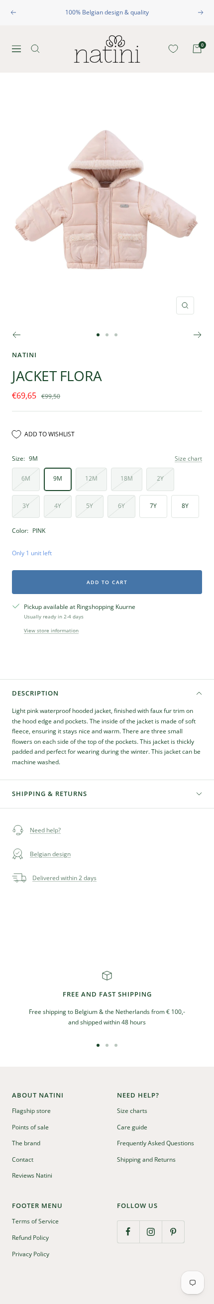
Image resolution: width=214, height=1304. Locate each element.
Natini (24, 354)
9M (57, 478)
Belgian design (50, 854)
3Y (25, 506)
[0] (171, 48)
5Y (89, 506)
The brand (26, 1143)
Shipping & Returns (49, 793)
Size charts (132, 1110)
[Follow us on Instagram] (150, 1231)
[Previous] (16, 334)
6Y (121, 506)
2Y (160, 478)
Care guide (132, 1127)
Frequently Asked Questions (155, 1143)
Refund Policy (30, 1237)
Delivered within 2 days (64, 878)
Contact (22, 1159)
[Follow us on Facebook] (128, 1231)
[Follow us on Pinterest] (173, 1231)
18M (126, 478)
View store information (51, 630)
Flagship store (31, 1110)
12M (91, 478)
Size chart (188, 458)
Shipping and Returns (146, 1159)
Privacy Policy (30, 1254)
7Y (153, 506)
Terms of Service (35, 1221)
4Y (57, 506)
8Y (185, 506)
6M (25, 478)
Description (35, 693)
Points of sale (30, 1127)
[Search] (35, 48)
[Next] (198, 334)
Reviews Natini (32, 1175)
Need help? (45, 830)
